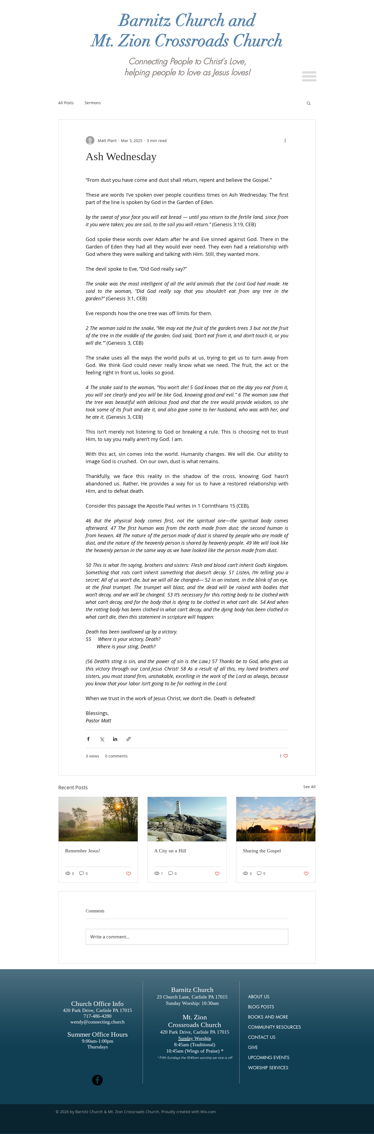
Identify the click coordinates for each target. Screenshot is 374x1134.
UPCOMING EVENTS (268, 1058)
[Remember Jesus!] (98, 819)
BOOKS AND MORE (268, 1017)
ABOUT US (258, 997)
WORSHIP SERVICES (268, 1068)
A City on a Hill (170, 850)
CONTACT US (261, 1037)
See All (309, 786)
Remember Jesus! (82, 850)
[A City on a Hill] (187, 819)
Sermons (93, 102)
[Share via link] (128, 739)
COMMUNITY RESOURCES (274, 1027)
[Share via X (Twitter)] (101, 739)
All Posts (66, 102)
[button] (309, 76)
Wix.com (208, 1111)
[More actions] (285, 140)
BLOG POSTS (261, 1007)
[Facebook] (97, 1080)
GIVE (253, 1047)
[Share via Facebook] (88, 739)
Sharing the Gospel (262, 850)
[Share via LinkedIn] (115, 739)
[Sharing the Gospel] (275, 819)
